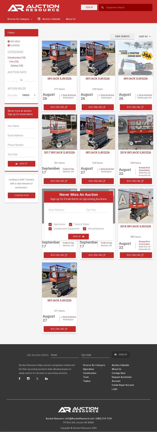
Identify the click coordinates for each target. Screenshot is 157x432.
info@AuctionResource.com (80, 418)
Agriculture (59, 224)
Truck (86, 377)
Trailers (86, 381)
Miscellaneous (96, 228)
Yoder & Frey (68, 169)
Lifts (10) (13, 61)
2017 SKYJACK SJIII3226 (59, 152)
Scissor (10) (17, 65)
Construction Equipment (66, 228)
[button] (29, 95)
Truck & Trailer (81, 224)
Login (114, 389)
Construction (89, 373)
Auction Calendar (120, 365)
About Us (71, 19)
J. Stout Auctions (68, 95)
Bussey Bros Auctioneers (144, 168)
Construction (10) (16, 57)
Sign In (89, 7)
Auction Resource (55, 418)
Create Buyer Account (123, 385)
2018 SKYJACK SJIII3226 (135, 152)
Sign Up (77, 236)
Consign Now (21, 195)
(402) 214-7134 (103, 418)
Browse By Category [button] (18, 19)
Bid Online (58, 107)
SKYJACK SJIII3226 (59, 78)
